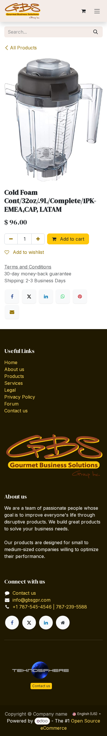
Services (13, 383)
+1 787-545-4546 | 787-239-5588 (50, 607)
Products (14, 376)
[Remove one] (11, 238)
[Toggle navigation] (97, 11)
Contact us (16, 411)
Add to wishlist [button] (27, 252)
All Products (23, 48)
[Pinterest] (80, 296)
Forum (11, 404)
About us (14, 369)
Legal (10, 390)
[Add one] (38, 238)
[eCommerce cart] (83, 11)
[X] (29, 296)
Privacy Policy (19, 397)
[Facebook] (12, 296)
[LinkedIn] (46, 296)
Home (10, 362)
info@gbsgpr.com (32, 600)
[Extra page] (63, 622)
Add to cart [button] (71, 239)
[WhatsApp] (63, 296)
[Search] (95, 31)
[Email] (12, 312)
